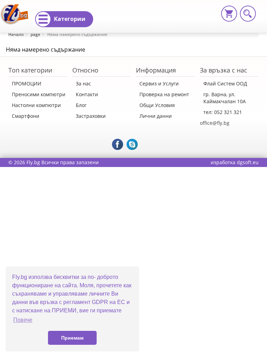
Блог (81, 105)
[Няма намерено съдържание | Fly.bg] (16, 8)
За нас (83, 83)
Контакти (87, 94)
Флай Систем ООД (225, 83)
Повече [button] (22, 320)
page (35, 34)
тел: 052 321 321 (222, 112)
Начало (16, 34)
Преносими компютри (38, 94)
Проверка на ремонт (164, 94)
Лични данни (155, 116)
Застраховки (91, 116)
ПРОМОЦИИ (26, 83)
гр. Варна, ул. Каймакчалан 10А (224, 98)
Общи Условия (157, 105)
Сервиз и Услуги (159, 83)
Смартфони (25, 116)
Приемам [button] (72, 338)
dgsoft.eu (248, 162)
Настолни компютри (36, 105)
